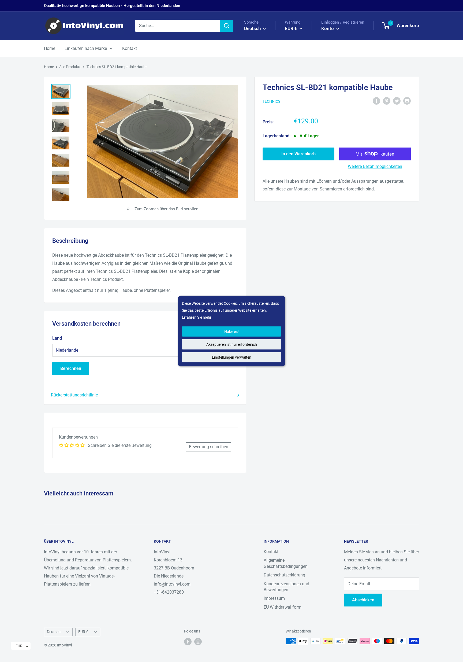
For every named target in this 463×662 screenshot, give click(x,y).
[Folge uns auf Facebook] (188, 641)
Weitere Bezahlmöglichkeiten (375, 166)
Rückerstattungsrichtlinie (74, 395)
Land (57, 338)
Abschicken (363, 599)
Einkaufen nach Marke (86, 48)
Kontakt (129, 48)
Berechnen (70, 368)
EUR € (83, 632)
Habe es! (231, 331)
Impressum (274, 598)
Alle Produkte (70, 67)
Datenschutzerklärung (284, 575)
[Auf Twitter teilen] (397, 101)
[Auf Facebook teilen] (376, 101)
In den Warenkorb (298, 153)
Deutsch (54, 632)
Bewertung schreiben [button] (208, 446)
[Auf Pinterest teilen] (386, 101)
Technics (271, 101)
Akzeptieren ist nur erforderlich (231, 344)
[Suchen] (226, 26)
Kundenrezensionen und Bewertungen (286, 586)
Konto (328, 28)
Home (49, 48)
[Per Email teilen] (407, 101)
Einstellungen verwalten (231, 357)
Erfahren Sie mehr (196, 317)
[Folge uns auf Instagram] (198, 641)
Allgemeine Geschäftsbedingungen (286, 563)
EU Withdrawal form (282, 607)
